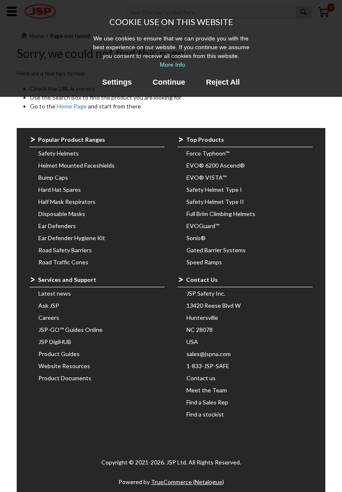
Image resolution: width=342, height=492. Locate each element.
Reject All (223, 82)
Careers (48, 317)
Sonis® (196, 237)
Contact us (201, 378)
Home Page (72, 106)
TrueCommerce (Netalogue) (187, 481)
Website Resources (64, 365)
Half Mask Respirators (67, 201)
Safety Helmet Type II (215, 201)
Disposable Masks (61, 213)
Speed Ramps (204, 262)
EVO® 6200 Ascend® (215, 165)
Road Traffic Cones (63, 262)
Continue (169, 82)
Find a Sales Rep (207, 402)
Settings (117, 82)
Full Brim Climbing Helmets (220, 213)
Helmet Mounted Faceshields (76, 165)
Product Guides (59, 353)
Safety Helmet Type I (214, 189)
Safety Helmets (58, 153)
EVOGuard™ (202, 225)
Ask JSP (48, 305)
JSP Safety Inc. (205, 293)
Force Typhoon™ (207, 153)
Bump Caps (53, 177)
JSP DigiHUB (54, 341)
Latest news (54, 293)
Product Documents (64, 378)
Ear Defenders (57, 225)
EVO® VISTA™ (206, 177)
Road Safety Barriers (65, 250)
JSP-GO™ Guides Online (70, 329)
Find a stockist (205, 414)
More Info (172, 64)
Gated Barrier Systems (216, 250)
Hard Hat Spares (59, 189)
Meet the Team (206, 390)
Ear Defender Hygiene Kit (71, 237)
